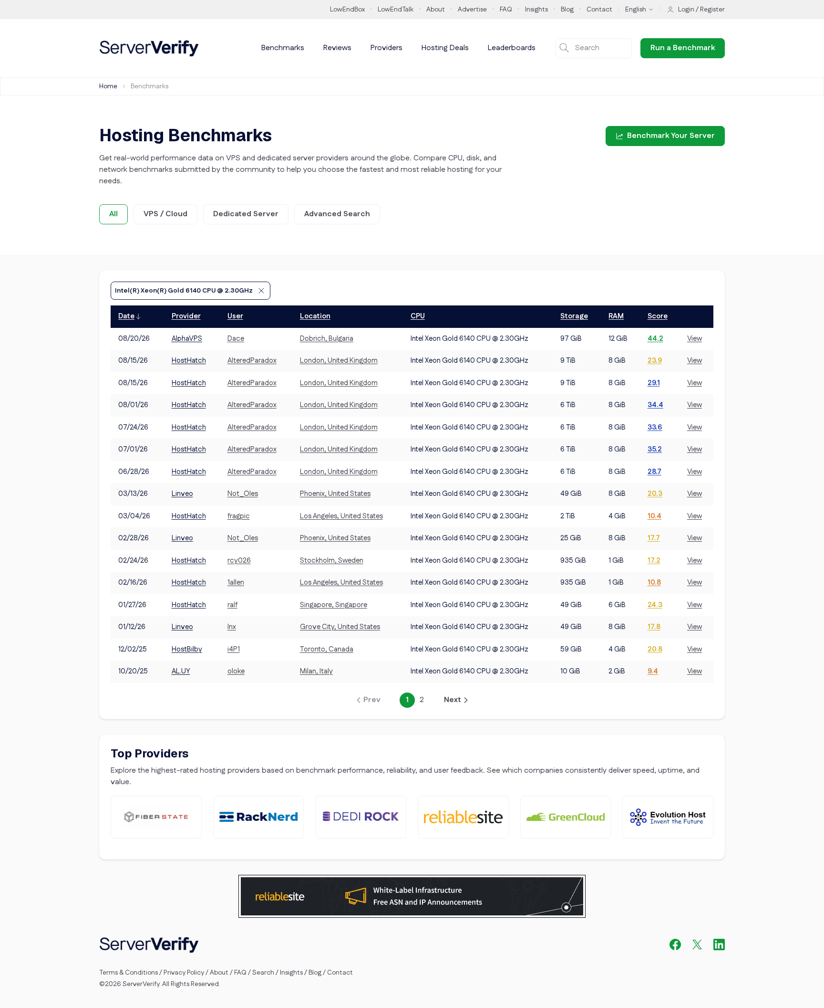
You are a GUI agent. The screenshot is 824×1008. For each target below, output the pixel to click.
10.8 (654, 583)
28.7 (654, 472)
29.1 (654, 383)
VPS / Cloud (165, 214)
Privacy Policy (184, 972)
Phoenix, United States (335, 494)
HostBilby (187, 649)
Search (263, 972)
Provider (186, 316)
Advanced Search (337, 214)
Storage (574, 316)
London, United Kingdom (339, 361)
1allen (235, 583)
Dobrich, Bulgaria (326, 339)
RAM (616, 316)
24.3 (655, 605)
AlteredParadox (252, 361)
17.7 (654, 538)
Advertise (472, 9)
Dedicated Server (245, 214)
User (235, 316)
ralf (232, 605)
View (694, 339)
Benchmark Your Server (671, 135)
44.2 (655, 339)
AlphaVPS (187, 339)
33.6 (655, 427)
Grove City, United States (340, 627)
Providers (386, 47)
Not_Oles (242, 494)
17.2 (654, 561)
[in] (719, 944)
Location (315, 316)
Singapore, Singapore (333, 605)
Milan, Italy (316, 671)
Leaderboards (512, 47)
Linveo (182, 494)
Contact (599, 9)
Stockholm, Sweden (331, 561)
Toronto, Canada (326, 649)
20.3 (655, 494)
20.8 (655, 649)
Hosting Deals (445, 47)
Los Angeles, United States (341, 516)
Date (126, 316)
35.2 (655, 449)
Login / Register (701, 9)
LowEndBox (347, 9)
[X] (697, 944)
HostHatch (189, 361)
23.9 (655, 361)
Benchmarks (282, 47)
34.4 (655, 405)
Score (658, 316)
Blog (567, 9)
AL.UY (181, 671)
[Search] (564, 47)
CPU (418, 316)
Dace (235, 339)
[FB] (675, 944)
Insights (536, 9)
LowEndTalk (395, 9)
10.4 (654, 516)
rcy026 (239, 561)
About (435, 9)
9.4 (653, 671)
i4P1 (233, 649)
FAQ (506, 9)
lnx (231, 627)
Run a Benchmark (682, 47)
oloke (236, 671)
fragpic (238, 516)
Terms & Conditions (128, 972)
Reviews (337, 47)
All (113, 214)
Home (108, 86)
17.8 (654, 627)
